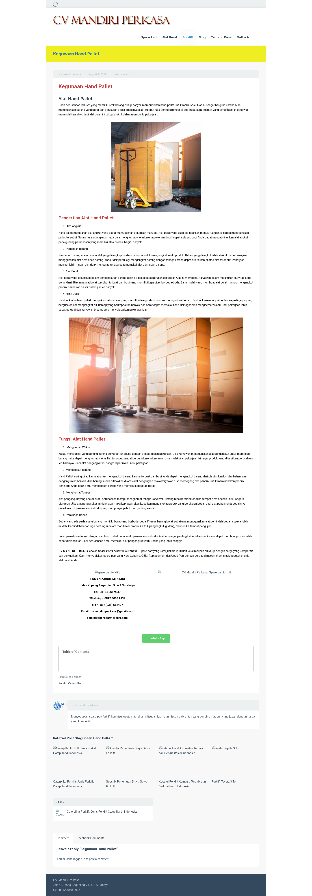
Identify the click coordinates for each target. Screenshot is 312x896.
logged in (79, 859)
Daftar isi (243, 37)
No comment (121, 74)
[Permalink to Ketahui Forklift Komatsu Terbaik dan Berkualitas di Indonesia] (182, 761)
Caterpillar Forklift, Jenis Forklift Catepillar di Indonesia (102, 811)
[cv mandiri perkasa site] (253, 705)
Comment (63, 838)
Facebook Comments (90, 838)
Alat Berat (169, 37)
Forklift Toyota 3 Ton (224, 781)
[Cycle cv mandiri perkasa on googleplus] (247, 705)
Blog (202, 37)
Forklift (188, 37)
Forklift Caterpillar (69, 683)
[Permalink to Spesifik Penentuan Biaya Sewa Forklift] (129, 761)
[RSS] (55, 4)
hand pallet (111, 536)
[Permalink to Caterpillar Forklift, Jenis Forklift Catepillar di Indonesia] (77, 761)
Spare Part (149, 37)
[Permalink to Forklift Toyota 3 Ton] (235, 761)
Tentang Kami (221, 37)
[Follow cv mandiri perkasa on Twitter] (241, 705)
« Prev (60, 802)
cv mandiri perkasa (70, 74)
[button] (156, 638)
